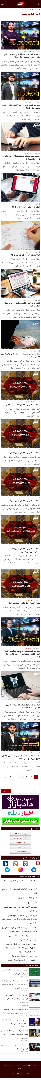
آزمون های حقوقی (32, 9)
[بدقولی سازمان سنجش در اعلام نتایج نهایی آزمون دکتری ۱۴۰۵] (20, 334)
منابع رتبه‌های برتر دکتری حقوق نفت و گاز (23, 452)
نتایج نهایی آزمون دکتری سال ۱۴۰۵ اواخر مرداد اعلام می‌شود (21, 304)
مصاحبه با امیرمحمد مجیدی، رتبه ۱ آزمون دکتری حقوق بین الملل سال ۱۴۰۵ (21, 757)
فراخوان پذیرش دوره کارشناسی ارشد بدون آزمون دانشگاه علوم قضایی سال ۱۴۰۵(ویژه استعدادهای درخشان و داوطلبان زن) (15, 984)
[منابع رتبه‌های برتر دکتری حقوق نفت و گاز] (20, 433)
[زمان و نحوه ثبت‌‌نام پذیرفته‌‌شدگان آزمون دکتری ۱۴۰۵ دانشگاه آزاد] (20, 136)
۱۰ (16, 776)
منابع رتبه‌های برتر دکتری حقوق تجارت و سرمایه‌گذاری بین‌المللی (24, 550)
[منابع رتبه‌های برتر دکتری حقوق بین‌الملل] (20, 583)
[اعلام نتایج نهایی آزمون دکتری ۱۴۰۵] (20, 187)
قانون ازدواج (32, 902)
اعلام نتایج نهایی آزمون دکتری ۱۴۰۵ (26, 207)
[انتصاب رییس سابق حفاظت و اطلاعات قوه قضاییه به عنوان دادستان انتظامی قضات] (34, 1022)
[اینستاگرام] (18, 1073)
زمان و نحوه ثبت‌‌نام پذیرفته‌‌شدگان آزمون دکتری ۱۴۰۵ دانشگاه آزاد (21, 158)
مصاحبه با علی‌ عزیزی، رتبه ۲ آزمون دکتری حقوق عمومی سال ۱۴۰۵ (21, 107)
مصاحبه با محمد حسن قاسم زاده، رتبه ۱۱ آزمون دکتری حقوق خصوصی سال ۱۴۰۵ (21, 56)
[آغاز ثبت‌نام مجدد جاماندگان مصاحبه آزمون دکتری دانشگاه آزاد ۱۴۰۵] (20, 685)
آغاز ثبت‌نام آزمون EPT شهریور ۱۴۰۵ (25, 255)
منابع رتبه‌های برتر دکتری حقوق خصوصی (24, 500)
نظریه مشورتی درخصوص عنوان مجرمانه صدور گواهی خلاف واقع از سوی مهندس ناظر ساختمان (19, 919)
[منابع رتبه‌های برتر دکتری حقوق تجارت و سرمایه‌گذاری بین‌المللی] (20, 529)
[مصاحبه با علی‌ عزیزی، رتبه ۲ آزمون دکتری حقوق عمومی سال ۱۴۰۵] (20, 86)
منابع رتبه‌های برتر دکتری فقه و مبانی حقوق (23, 404)
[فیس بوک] (27, 1073)
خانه (38, 9)
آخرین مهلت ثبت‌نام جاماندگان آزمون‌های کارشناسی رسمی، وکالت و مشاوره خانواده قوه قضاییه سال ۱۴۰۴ (16, 999)
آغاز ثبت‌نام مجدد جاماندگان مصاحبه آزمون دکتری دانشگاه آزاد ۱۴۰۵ (23, 706)
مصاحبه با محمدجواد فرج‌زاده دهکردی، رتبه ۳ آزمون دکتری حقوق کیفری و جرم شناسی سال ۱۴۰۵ (22, 654)
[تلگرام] (13, 1073)
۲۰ (11, 776)
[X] (22, 1073)
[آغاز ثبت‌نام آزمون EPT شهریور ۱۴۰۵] (20, 235)
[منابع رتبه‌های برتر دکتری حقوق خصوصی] (20, 481)
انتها (20, 782)
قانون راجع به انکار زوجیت (26, 897)
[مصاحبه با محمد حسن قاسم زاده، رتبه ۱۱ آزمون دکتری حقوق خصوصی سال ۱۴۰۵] (20, 35)
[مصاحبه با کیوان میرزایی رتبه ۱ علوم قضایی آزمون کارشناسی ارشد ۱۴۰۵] (34, 1047)
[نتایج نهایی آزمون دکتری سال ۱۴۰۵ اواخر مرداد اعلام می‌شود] (20, 283)
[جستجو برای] (39, 4)
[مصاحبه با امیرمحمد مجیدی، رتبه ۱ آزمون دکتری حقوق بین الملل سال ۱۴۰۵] (20, 736)
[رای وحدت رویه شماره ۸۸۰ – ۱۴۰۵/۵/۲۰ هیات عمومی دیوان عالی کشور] (34, 972)
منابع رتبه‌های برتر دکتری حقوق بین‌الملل (24, 603)
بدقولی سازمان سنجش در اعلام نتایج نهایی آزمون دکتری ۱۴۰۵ (20, 355)
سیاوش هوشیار (27, 1065)
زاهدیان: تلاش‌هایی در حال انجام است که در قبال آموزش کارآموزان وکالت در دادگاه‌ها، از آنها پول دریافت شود (19, 948)
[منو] (2, 4)
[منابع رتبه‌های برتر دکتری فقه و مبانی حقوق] (20, 385)
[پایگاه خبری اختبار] (20, 4)
